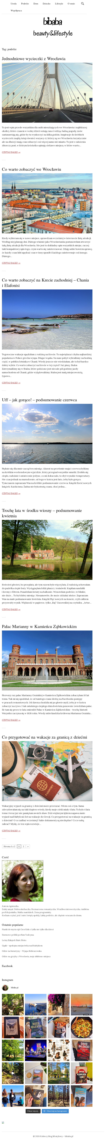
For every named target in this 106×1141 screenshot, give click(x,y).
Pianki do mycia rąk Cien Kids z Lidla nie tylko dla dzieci (28, 929)
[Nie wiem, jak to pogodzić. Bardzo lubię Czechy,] (59, 1073)
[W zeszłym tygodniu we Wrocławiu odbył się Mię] (36, 1050)
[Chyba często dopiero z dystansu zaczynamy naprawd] (13, 1096)
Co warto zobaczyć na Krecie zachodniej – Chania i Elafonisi (45, 282)
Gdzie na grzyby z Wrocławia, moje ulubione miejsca (26, 956)
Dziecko (46, 3)
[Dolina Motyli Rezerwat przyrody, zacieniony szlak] (13, 1005)
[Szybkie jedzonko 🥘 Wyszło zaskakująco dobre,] (82, 1027)
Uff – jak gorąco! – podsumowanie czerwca (39, 400)
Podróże (25, 3)
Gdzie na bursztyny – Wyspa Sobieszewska (21, 951)
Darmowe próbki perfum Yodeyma (18, 935)
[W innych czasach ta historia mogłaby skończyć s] (36, 1096)
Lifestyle (59, 3)
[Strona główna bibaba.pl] (53, 27)
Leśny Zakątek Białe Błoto (14, 940)
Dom (35, 3)
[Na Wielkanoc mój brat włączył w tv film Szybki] (59, 1096)
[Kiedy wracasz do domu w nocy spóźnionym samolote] (82, 1005)
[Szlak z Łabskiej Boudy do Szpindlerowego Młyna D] (13, 1073)
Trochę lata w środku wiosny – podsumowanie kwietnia (42, 513)
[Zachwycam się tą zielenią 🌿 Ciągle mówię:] (13, 1050)
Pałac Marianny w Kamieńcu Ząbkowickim (39, 626)
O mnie (71, 3)
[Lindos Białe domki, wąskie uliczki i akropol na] (59, 1005)
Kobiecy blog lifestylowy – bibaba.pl (56, 1136)
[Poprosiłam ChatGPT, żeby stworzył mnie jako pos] (59, 1050)
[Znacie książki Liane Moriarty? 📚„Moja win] (82, 1096)
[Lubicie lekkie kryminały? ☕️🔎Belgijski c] (36, 1073)
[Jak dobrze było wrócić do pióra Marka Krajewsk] (36, 1027)
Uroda (14, 3)
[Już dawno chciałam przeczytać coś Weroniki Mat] (13, 1027)
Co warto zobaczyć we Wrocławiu (31, 169)
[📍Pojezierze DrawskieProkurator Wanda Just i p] (59, 1027)
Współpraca (16, 10)
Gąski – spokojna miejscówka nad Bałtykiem (22, 945)
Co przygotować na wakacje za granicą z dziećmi (44, 737)
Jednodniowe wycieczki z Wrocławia (33, 58)
